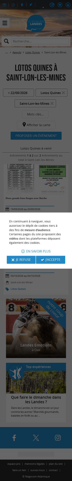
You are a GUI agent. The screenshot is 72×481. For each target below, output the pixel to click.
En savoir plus (38, 251)
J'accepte (53, 259)
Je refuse (23, 259)
